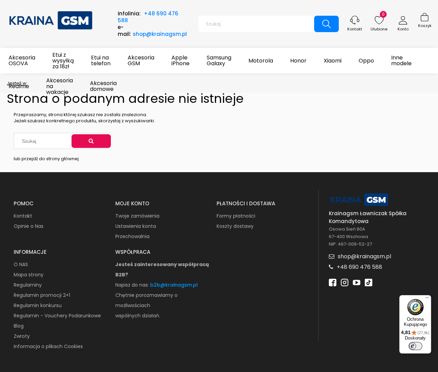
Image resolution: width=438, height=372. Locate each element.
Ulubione (379, 29)
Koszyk (424, 25)
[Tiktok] (368, 282)
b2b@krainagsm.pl (174, 284)
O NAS (21, 264)
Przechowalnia (132, 236)
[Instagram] (344, 282)
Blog (19, 325)
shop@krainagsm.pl (160, 34)
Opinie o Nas (28, 226)
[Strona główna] (51, 19)
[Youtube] (356, 282)
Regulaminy (28, 284)
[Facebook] (332, 282)
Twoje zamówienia (137, 215)
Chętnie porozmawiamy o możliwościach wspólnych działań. (146, 305)
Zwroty (22, 336)
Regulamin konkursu (38, 305)
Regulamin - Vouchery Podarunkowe (57, 315)
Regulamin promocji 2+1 (42, 295)
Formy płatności (236, 215)
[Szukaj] (91, 141)
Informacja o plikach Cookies (48, 346)
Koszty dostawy (235, 226)
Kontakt (354, 29)
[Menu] (427, 299)
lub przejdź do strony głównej (46, 158)
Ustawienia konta (135, 226)
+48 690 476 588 (148, 17)
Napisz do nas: (132, 284)
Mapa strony (28, 274)
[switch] (415, 346)
